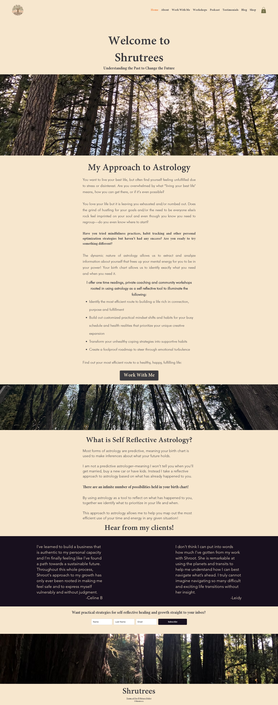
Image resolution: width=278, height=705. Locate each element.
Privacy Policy (145, 699)
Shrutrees (138, 692)
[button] (263, 10)
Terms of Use (132, 699)
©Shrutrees (139, 701)
